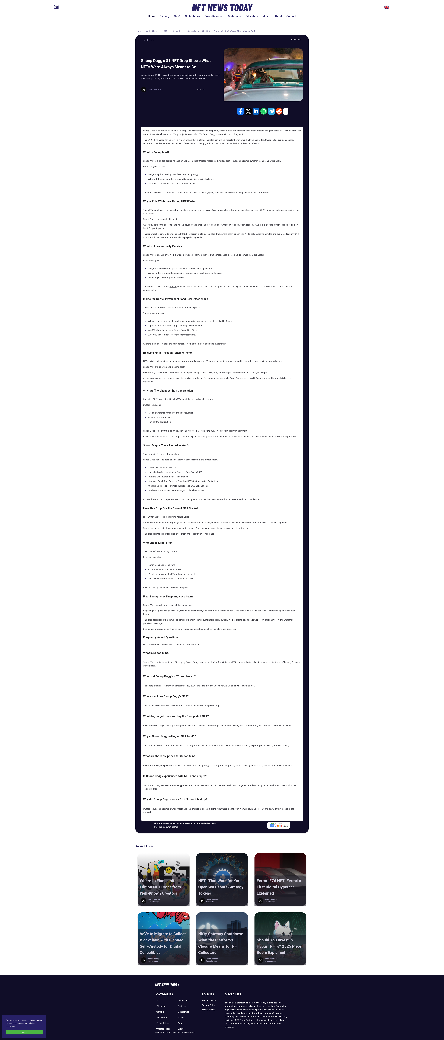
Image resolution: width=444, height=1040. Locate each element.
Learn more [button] (10, 1026)
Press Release (163, 1023)
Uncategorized (163, 1029)
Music (266, 16)
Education (251, 16)
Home (151, 16)
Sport (180, 1023)
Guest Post (183, 1012)
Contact (291, 16)
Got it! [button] (24, 1032)
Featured (201, 89)
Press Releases (214, 16)
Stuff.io (173, 286)
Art (157, 1000)
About (278, 16)
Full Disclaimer (209, 1000)
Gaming (164, 16)
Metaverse (234, 16)
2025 (164, 31)
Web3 (177, 16)
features (182, 1006)
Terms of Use (208, 1009)
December (177, 31)
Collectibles (192, 16)
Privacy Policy (208, 1005)
